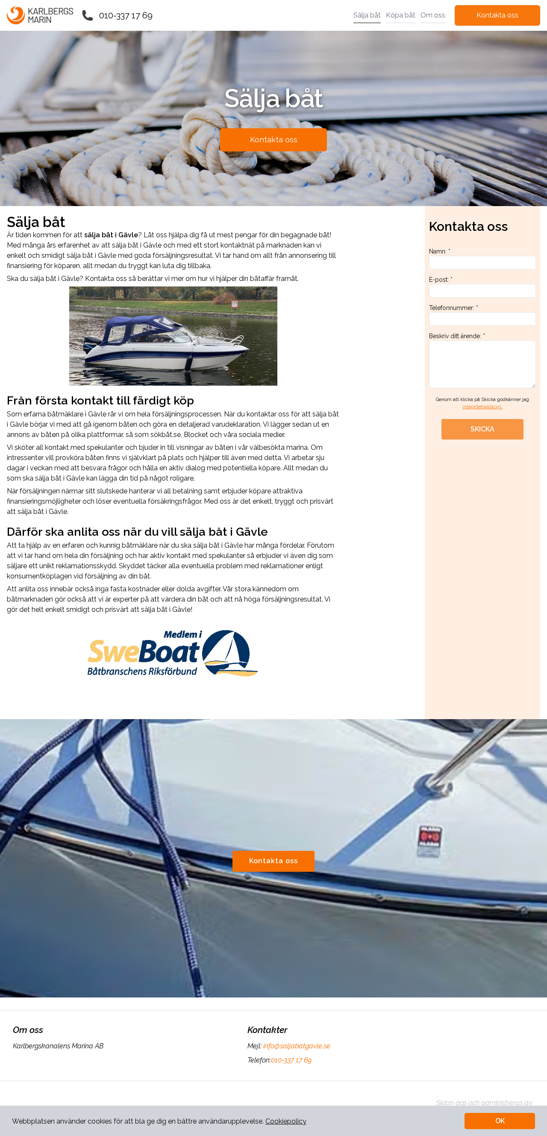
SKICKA (482, 429)
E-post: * (441, 279)
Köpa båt (400, 15)
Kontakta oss (497, 15)
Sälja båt (367, 15)
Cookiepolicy (285, 1121)
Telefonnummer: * (453, 307)
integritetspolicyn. (482, 407)
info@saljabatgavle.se (296, 1046)
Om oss (433, 15)
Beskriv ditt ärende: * (457, 336)
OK (500, 1121)
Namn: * (439, 251)
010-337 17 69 (126, 15)
